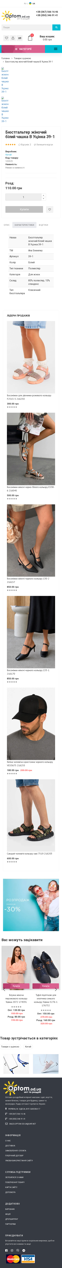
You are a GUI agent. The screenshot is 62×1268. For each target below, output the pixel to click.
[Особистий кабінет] (13, 38)
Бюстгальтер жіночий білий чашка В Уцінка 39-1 (29, 61)
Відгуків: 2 (26, 144)
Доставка (10, 1146)
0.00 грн (43, 38)
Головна (6, 58)
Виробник (10, 1209)
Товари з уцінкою (22, 58)
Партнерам (10, 1224)
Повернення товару (15, 1182)
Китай (8, 154)
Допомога (10, 1192)
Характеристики (24, 225)
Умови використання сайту (19, 1161)
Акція (8, 1214)
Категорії (25, 49)
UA (34, 4)
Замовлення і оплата (15, 1151)
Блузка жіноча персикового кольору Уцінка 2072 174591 (16, 998)
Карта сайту (11, 1187)
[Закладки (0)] (6, 38)
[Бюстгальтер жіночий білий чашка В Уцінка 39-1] (5, 80)
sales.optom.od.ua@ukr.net (22, 1124)
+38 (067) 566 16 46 (47, 11)
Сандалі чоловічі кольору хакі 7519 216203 (29, 853)
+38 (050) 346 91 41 (47, 15)
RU (25, 4)
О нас (8, 1141)
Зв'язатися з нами (14, 1177)
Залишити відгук (44, 144)
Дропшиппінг (11, 1219)
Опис (7, 225)
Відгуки (43, 225)
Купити (24, 209)
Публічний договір (14, 1156)
